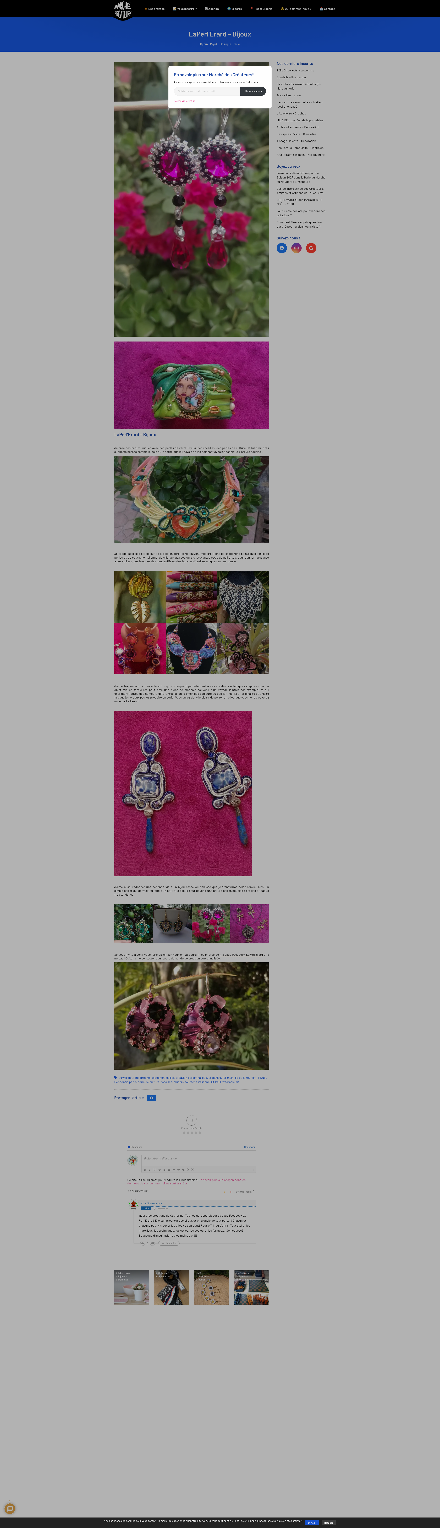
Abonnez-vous (253, 91)
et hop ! (312, 1523)
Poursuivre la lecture (184, 101)
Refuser (328, 1523)
